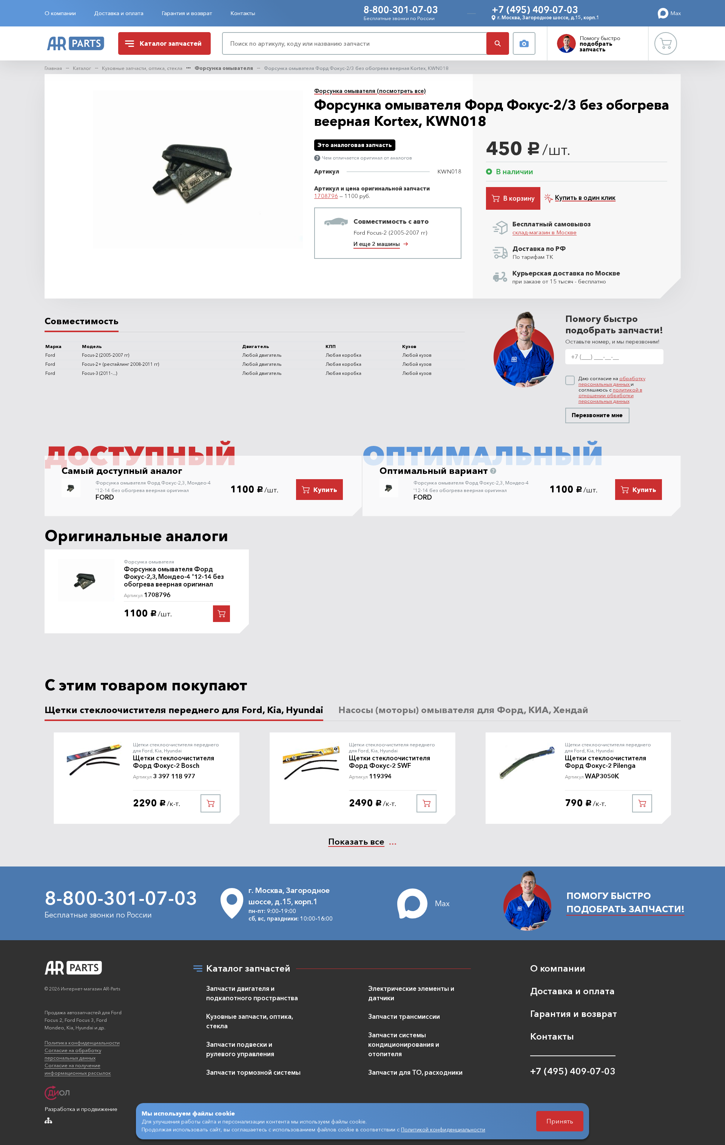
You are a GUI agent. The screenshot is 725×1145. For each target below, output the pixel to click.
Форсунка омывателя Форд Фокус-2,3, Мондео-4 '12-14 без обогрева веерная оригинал (174, 576)
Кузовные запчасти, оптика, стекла (142, 68)
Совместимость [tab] (82, 321)
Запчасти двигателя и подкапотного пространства (252, 993)
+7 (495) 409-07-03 (535, 9)
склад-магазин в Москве (544, 232)
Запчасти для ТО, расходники (415, 1072)
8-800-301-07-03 (401, 9)
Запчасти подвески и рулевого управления (240, 1049)
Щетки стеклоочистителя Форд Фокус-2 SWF (389, 761)
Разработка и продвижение (81, 1109)
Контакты (242, 13)
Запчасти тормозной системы (253, 1072)
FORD (105, 497)
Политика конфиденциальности (82, 1043)
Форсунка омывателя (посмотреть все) (370, 90)
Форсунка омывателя (223, 68)
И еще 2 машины (376, 244)
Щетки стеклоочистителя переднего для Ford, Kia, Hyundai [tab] (184, 709)
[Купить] (221, 613)
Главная (53, 68)
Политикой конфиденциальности (443, 1129)
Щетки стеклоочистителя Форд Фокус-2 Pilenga (605, 761)
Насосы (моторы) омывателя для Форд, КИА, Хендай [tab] (463, 709)
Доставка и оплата (118, 13)
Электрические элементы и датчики (411, 993)
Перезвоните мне (597, 415)
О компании (60, 13)
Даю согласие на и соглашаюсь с (611, 390)
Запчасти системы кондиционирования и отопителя (403, 1044)
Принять (559, 1121)
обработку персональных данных (611, 381)
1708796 (326, 196)
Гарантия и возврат (187, 13)
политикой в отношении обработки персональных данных (610, 395)
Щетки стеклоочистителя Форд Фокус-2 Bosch (173, 761)
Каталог (82, 68)
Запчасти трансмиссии (404, 1016)
